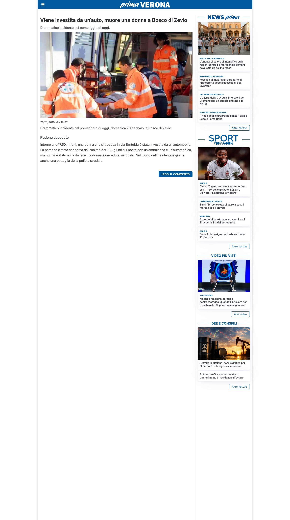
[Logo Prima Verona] (145, 4)
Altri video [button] (240, 314)
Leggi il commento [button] (175, 174)
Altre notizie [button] (239, 128)
